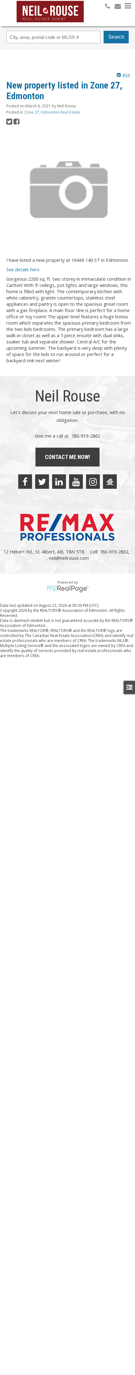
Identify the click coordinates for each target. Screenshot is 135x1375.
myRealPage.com (67, 589)
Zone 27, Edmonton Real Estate (52, 112)
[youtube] (76, 481)
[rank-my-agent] (110, 481)
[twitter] (42, 481)
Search (116, 37)
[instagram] (93, 481)
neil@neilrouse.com (69, 558)
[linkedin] (59, 481)
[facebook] (25, 481)
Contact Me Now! (67, 457)
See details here (23, 269)
